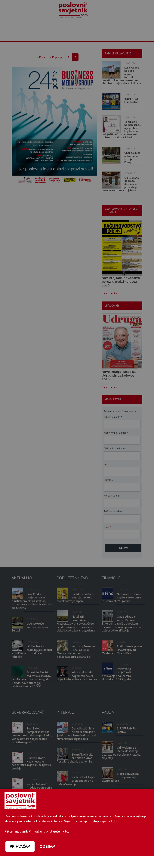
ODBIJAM (47, 846)
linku (114, 821)
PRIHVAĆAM (20, 846)
